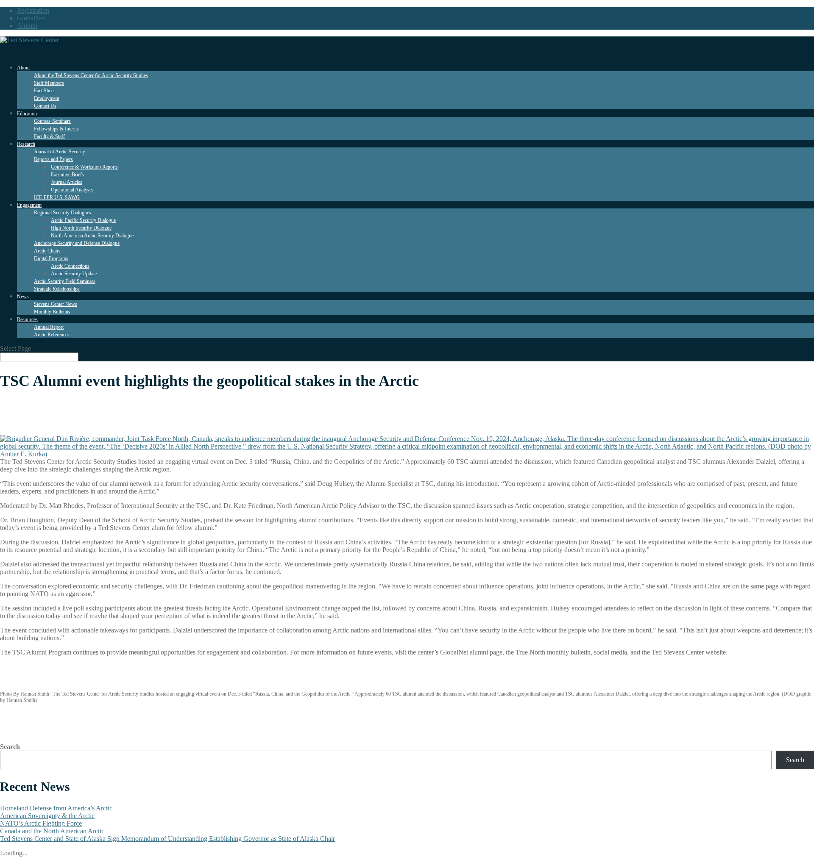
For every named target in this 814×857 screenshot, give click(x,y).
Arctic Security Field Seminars (64, 281)
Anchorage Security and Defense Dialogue (77, 243)
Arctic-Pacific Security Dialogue (83, 220)
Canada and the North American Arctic (52, 831)
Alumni (27, 25)
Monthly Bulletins (52, 312)
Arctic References (52, 335)
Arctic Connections (70, 266)
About (23, 68)
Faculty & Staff (49, 136)
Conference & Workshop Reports (84, 167)
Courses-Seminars (52, 121)
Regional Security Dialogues (62, 213)
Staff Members (49, 83)
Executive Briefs (67, 175)
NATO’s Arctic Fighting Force (41, 823)
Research (26, 144)
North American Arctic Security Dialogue (92, 236)
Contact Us (45, 106)
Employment (46, 98)
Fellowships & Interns (56, 129)
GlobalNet (31, 18)
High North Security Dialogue (81, 228)
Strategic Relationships (57, 289)
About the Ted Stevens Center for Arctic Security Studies (91, 75)
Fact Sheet (44, 91)
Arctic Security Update (74, 274)
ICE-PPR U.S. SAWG (57, 197)
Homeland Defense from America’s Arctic (56, 808)
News (23, 297)
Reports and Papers (53, 159)
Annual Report (49, 327)
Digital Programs (51, 258)
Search (10, 746)
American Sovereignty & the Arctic (47, 815)
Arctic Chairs (47, 251)
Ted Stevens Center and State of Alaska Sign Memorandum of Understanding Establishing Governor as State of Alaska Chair (167, 838)
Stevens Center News (55, 304)
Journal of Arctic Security (59, 152)
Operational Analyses (72, 190)
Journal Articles (66, 182)
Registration (33, 10)
